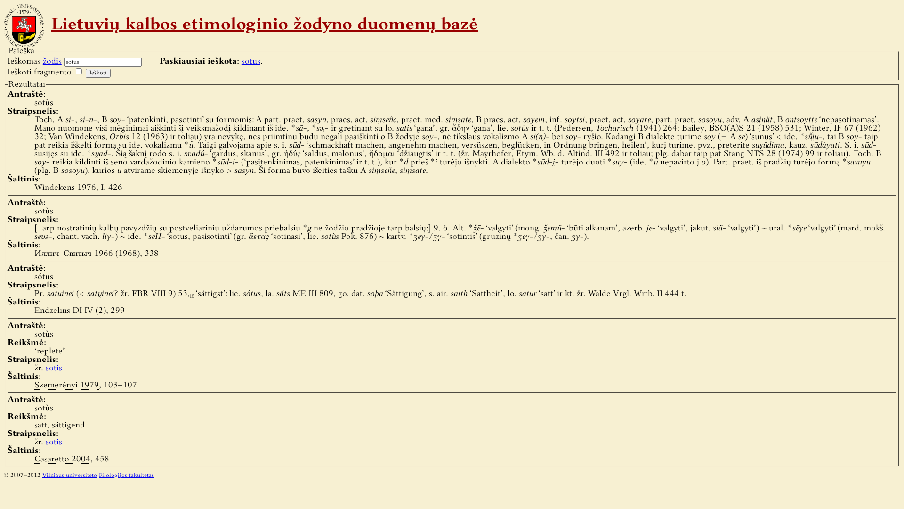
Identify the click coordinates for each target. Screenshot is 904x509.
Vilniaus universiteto (69, 475)
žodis (52, 61)
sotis (54, 368)
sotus (251, 61)
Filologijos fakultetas (126, 475)
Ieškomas (35, 61)
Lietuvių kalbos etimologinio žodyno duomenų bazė (264, 25)
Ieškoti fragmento (40, 72)
